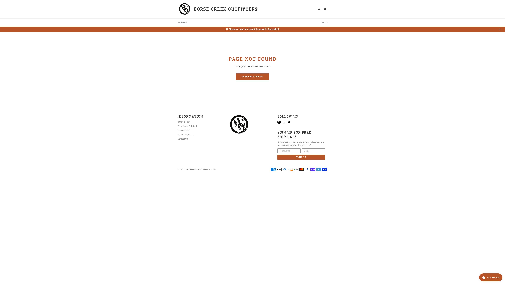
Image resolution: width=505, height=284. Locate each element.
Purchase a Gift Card (187, 126)
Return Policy (184, 122)
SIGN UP (301, 157)
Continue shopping (252, 77)
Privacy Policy (184, 130)
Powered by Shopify (208, 169)
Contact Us (183, 139)
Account (324, 23)
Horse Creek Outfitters (192, 169)
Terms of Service (185, 134)
